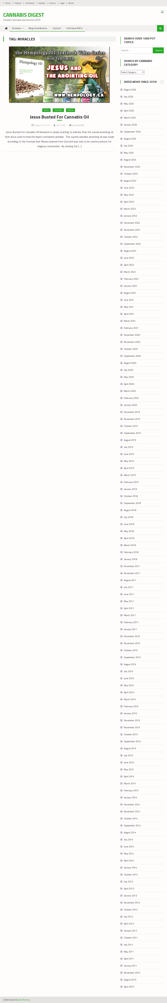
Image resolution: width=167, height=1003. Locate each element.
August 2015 (130, 748)
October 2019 (131, 426)
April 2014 (129, 860)
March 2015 (130, 783)
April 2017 (129, 608)
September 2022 (132, 243)
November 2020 (132, 342)
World (71, 3)
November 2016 (132, 643)
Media (70, 110)
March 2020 (130, 391)
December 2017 (132, 566)
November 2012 (132, 902)
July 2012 (128, 916)
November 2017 (132, 573)
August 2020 (130, 363)
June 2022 (129, 257)
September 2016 (132, 657)
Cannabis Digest (23, 15)
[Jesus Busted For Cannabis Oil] (59, 74)
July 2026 (128, 96)
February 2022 (131, 278)
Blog (46, 110)
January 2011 (130, 965)
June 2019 (129, 454)
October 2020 (131, 349)
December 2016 (132, 636)
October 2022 (131, 236)
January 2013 (130, 895)
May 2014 (129, 853)
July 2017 (128, 587)
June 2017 (129, 594)
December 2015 (132, 720)
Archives (16, 28)
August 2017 (130, 580)
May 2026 (129, 103)
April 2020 (129, 384)
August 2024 (130, 159)
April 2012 (129, 923)
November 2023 (132, 166)
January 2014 (130, 867)
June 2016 (129, 678)
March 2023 (130, 208)
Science (52, 3)
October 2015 (131, 734)
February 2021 (131, 328)
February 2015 (131, 790)
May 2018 (129, 531)
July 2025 (128, 145)
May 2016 (129, 685)
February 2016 (131, 706)
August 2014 (130, 832)
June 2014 (129, 846)
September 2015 (132, 741)
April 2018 (129, 538)
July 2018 (128, 517)
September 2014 (132, 825)
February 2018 (131, 552)
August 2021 (130, 293)
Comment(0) (78, 125)
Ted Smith (61, 125)
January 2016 (130, 713)
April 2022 (129, 264)
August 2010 (130, 979)
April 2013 (129, 888)
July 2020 (128, 370)
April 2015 (129, 776)
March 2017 (130, 615)
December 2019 (132, 412)
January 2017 (130, 629)
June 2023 (129, 187)
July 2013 (128, 881)
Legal (62, 3)
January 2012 (130, 930)
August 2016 (130, 664)
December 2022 (132, 222)
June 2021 (129, 300)
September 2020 (132, 356)
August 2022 (130, 250)
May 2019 (129, 461)
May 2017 (129, 601)
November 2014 (132, 811)
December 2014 (132, 804)
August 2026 (130, 89)
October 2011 (131, 937)
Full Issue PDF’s (74, 28)
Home (8, 3)
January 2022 (130, 286)
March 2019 (130, 475)
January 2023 (130, 215)
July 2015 (128, 755)
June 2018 (129, 524)
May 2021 (129, 307)
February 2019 (131, 482)
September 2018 (132, 503)
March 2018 (130, 545)
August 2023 (130, 180)
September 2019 (132, 433)
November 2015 (132, 727)
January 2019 (130, 489)
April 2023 (129, 201)
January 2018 (130, 559)
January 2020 (130, 405)
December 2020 (132, 335)
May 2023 (129, 194)
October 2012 (131, 909)
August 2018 (130, 510)
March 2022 (130, 271)
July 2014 (128, 839)
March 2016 (130, 699)
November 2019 (132, 419)
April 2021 (129, 314)
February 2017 (131, 622)
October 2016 (131, 650)
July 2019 (128, 447)
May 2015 (129, 769)
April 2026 (129, 110)
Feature (18, 3)
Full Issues (29, 3)
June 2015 (129, 762)
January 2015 (130, 797)
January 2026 (130, 124)
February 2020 (131, 398)
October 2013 (131, 874)
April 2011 (129, 958)
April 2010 (129, 986)
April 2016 (129, 692)
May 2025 (129, 152)
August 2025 (130, 138)
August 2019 (130, 440)
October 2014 (131, 818)
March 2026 (130, 117)
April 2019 (129, 468)
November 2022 (132, 229)
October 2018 (131, 496)
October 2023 (131, 173)
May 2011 (129, 951)
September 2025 (132, 131)
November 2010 (132, 972)
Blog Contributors (38, 28)
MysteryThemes (22, 999)
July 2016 (128, 671)
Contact (57, 28)
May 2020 (129, 377)
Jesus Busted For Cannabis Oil (59, 117)
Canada (41, 3)
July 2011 (128, 944)
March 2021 (130, 321)
